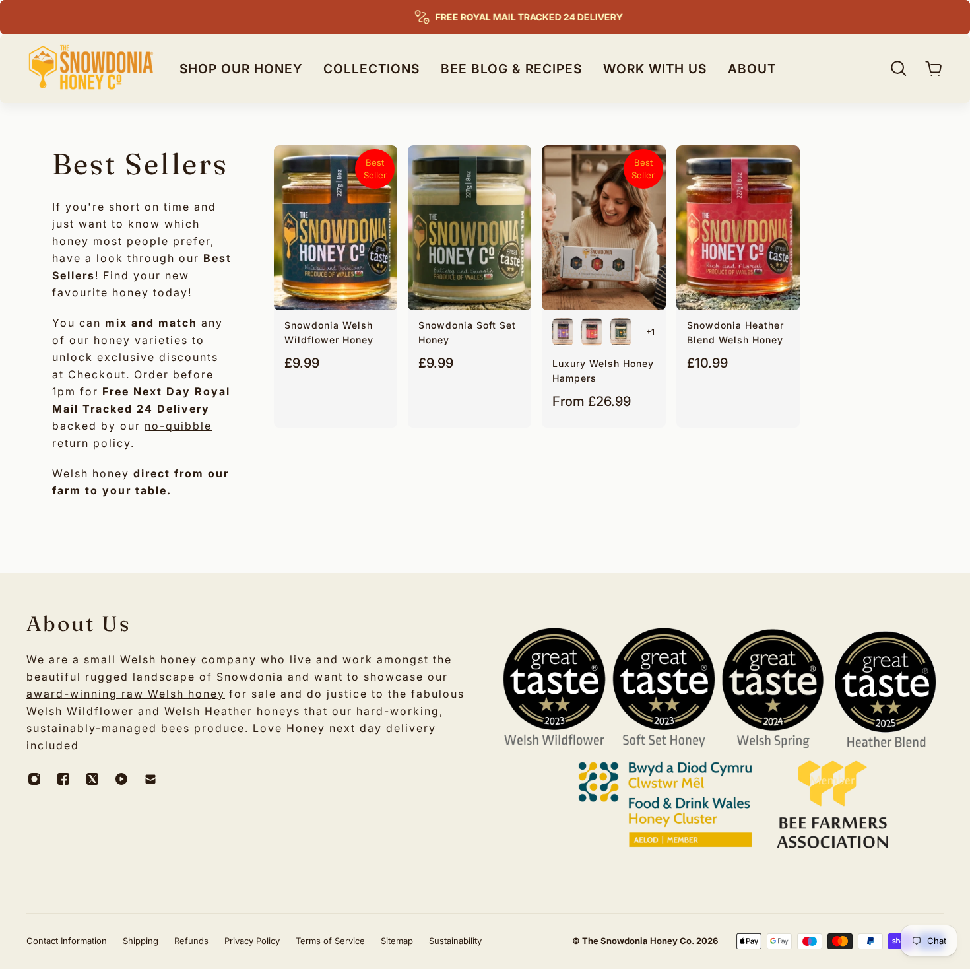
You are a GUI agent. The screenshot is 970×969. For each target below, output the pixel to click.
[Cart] (934, 68)
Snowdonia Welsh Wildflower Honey (328, 332)
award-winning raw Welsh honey (125, 693)
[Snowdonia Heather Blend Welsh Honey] (738, 227)
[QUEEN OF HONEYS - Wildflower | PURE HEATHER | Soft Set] (562, 332)
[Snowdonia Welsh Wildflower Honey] (335, 227)
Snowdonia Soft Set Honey (467, 332)
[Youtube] (121, 778)
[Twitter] (92, 778)
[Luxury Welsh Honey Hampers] (603, 227)
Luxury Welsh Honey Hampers (603, 371)
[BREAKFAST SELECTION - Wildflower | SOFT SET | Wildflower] (620, 332)
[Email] (150, 778)
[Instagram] (34, 778)
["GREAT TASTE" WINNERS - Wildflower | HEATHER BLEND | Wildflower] (591, 332)
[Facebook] (63, 778)
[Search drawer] (899, 68)
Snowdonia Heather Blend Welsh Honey (735, 332)
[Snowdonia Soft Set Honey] (469, 227)
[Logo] (91, 68)
